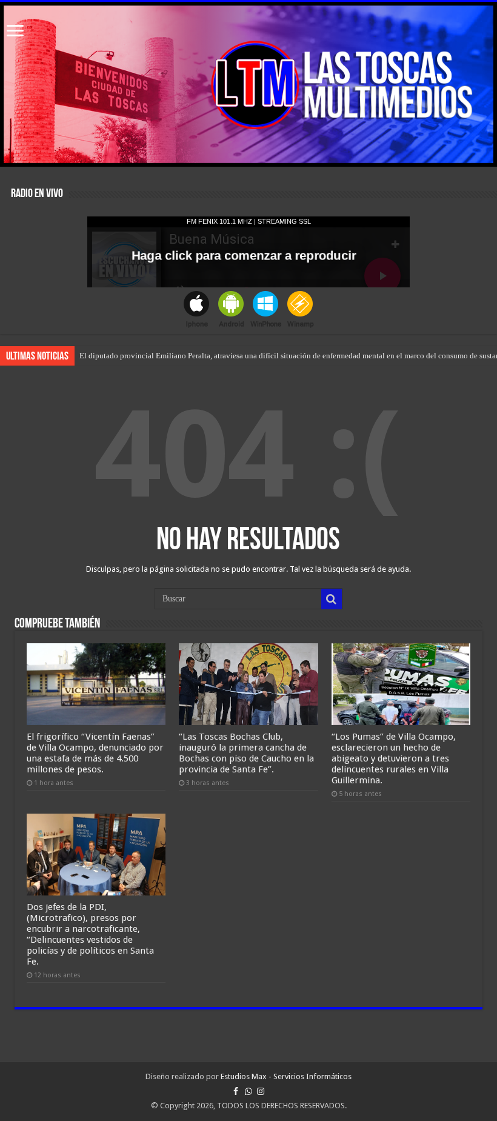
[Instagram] (260, 1091)
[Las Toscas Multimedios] (248, 84)
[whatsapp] (248, 1091)
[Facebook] (235, 1091)
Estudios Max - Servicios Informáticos (286, 1076)
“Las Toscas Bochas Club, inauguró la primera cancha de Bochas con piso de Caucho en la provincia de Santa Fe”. (246, 753)
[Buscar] (331, 599)
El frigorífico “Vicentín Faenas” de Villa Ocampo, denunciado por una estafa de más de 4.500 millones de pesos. (95, 753)
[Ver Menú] (15, 32)
